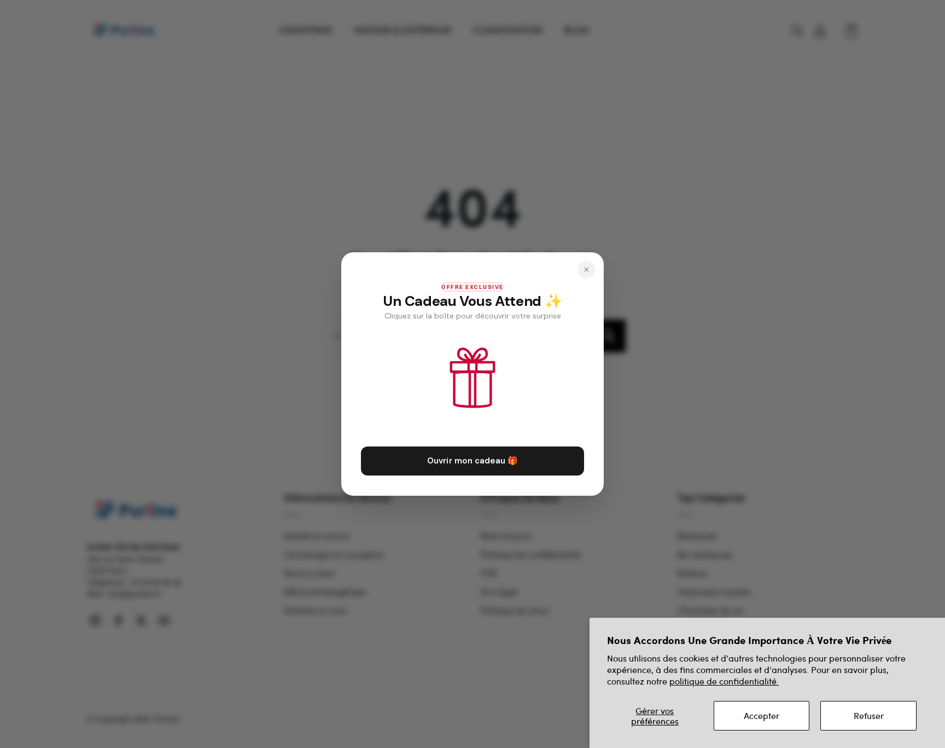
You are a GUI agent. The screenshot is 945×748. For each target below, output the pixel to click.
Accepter (761, 715)
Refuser (869, 715)
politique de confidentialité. (724, 681)
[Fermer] (586, 270)
